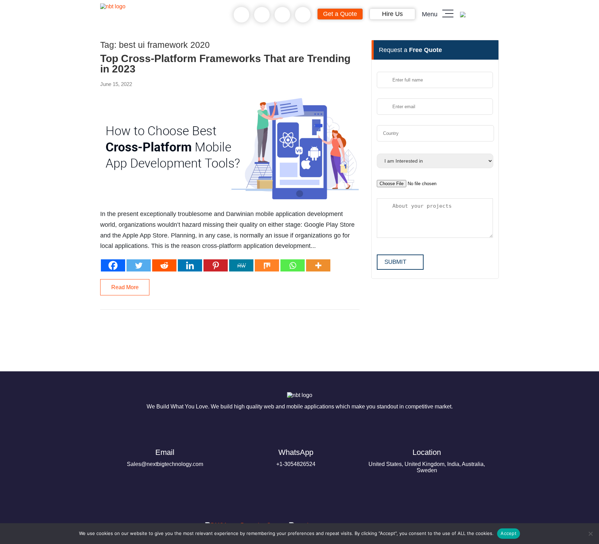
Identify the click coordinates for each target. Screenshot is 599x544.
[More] (318, 265)
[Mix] (267, 265)
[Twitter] (139, 265)
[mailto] (302, 15)
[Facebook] (113, 265)
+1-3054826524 (295, 457)
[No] (590, 533)
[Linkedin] (190, 265)
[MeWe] (241, 265)
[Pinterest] (215, 265)
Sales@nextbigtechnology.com (165, 457)
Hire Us (392, 13)
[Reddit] (164, 265)
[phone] (241, 15)
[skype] (282, 15)
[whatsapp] (261, 15)
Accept (508, 533)
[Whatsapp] (292, 265)
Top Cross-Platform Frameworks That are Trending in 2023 (225, 63)
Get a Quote (340, 13)
